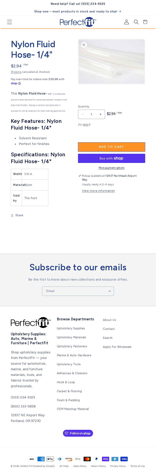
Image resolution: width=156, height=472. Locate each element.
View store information (98, 191)
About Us (109, 320)
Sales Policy (80, 466)
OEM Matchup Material (73, 409)
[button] (8, 22)
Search (108, 338)
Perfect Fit (26, 466)
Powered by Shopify (44, 466)
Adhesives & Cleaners (72, 373)
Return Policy (98, 466)
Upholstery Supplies (71, 328)
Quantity (83, 106)
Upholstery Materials (71, 337)
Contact (109, 329)
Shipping (16, 71)
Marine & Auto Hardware (74, 355)
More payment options (112, 167)
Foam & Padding (68, 400)
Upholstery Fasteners (72, 346)
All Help (64, 466)
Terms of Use (138, 466)
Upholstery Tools (69, 364)
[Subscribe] (109, 291)
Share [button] (19, 215)
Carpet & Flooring (69, 391)
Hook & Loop (66, 382)
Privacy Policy (118, 466)
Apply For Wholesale (117, 347)
